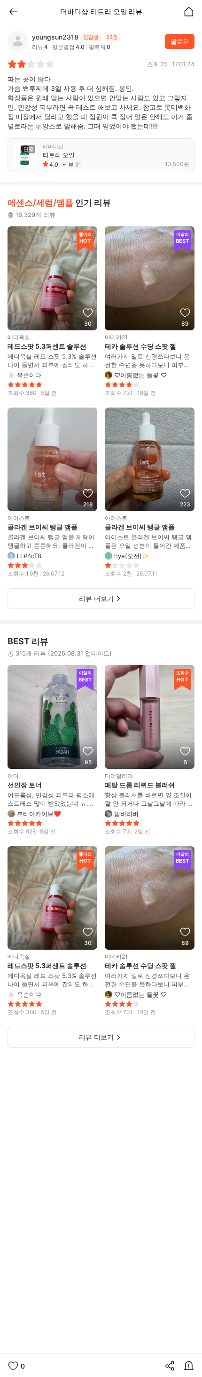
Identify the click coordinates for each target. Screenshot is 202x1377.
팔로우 (180, 41)
